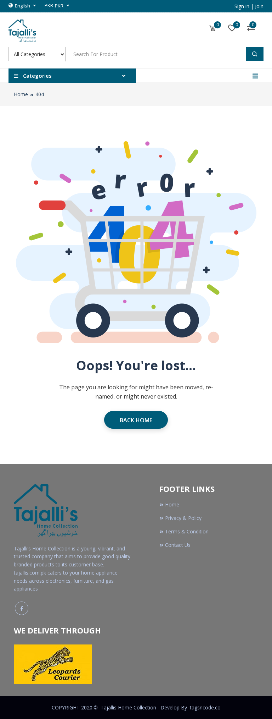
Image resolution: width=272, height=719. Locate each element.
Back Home (136, 420)
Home (21, 94)
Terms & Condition (187, 531)
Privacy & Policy (183, 518)
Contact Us (178, 545)
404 (39, 94)
